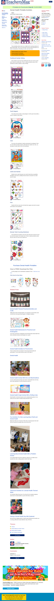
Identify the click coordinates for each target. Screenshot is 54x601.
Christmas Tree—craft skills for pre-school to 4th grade (46, 46)
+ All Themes (17, 535)
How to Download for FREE (4, 17)
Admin (19, 542)
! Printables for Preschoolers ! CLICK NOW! (27, 7)
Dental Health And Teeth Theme (19, 51)
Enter (50, 1)
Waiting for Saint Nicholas (46, 41)
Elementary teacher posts (4, 25)
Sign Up (17, 558)
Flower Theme (45, 33)
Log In (44, 24)
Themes (13, 526)
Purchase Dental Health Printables (24, 265)
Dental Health (14, 355)
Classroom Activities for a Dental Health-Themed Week (24, 491)
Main (4, 10)
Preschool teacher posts (4, 20)
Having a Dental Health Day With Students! (22, 516)
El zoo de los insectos (46, 50)
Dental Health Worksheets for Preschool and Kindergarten (22, 330)
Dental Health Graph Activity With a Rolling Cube (24, 395)
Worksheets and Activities (5, 14)
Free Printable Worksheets (18, 54)
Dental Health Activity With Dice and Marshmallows (24, 378)
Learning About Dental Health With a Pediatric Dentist (23, 454)
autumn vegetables (45, 57)
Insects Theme (45, 35)
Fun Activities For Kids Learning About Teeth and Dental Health (24, 418)
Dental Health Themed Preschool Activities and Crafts (23, 309)
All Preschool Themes (4, 23)
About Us (3, 27)
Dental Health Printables (17, 53)
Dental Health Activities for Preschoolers (21, 349)
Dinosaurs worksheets (46, 36)
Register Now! (10, 588)
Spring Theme (45, 29)
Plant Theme (44, 32)
